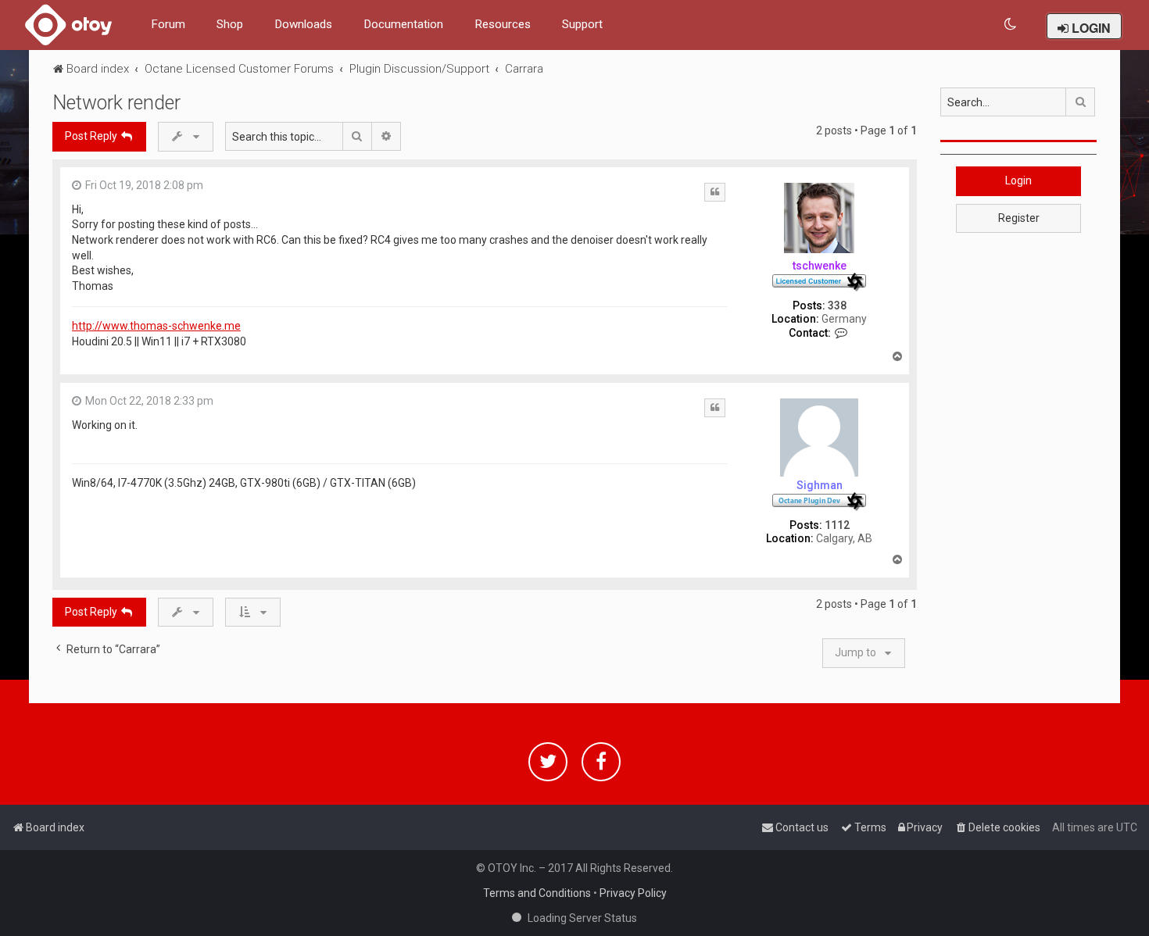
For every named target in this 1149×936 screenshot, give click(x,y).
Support (582, 24)
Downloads (303, 24)
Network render (116, 102)
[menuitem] (1011, 24)
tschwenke (820, 265)
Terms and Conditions (537, 893)
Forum (168, 24)
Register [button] (1019, 218)
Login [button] (1018, 180)
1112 (837, 525)
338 (837, 305)
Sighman (819, 485)
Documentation (403, 24)
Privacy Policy (633, 893)
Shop (230, 24)
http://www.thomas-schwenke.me (156, 326)
